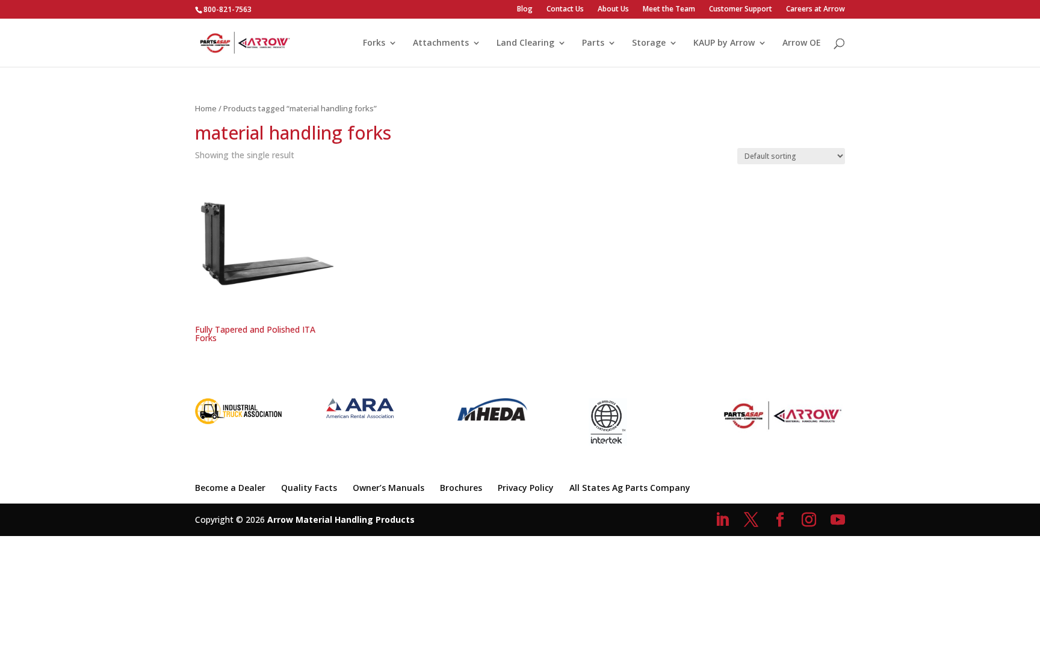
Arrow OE (801, 43)
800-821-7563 (227, 9)
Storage (649, 43)
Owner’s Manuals (388, 487)
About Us (613, 9)
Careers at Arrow (815, 9)
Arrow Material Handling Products (341, 519)
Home (206, 108)
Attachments (441, 43)
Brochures (461, 487)
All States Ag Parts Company (629, 487)
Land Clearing (525, 43)
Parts (593, 43)
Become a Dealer (230, 487)
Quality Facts (309, 487)
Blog (525, 9)
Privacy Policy (526, 487)
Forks (374, 43)
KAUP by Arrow (724, 43)
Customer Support (740, 9)
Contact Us (565, 9)
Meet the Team (669, 9)
